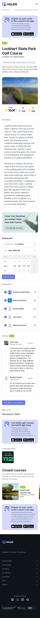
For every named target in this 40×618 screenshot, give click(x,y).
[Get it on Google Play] (28, 34)
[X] (17, 599)
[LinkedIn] (22, 599)
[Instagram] (12, 599)
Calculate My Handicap (14, 228)
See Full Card (8, 277)
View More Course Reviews (14, 403)
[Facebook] (27, 599)
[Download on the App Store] (16, 34)
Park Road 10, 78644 (11, 414)
